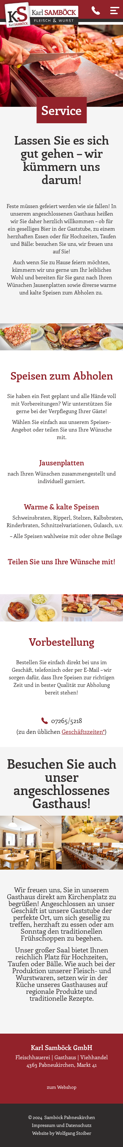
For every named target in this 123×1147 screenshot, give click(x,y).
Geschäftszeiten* (83, 732)
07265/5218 (66, 720)
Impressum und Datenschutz (62, 1125)
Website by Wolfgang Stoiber (61, 1133)
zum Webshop (61, 1087)
